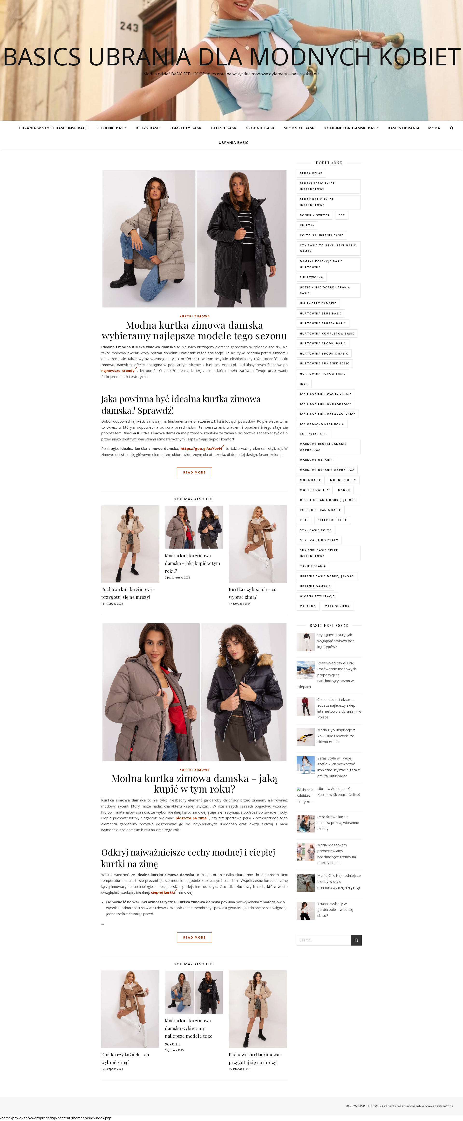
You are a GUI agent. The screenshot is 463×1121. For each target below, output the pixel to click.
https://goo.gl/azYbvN (201, 448)
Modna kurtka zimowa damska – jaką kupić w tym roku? (192, 563)
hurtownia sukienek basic (324, 363)
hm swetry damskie (318, 303)
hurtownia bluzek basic (323, 323)
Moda (434, 127)
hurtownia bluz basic (321, 313)
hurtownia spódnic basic (324, 353)
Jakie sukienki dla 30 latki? (326, 393)
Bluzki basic (224, 127)
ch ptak (307, 225)
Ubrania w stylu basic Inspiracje (54, 127)
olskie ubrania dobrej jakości (328, 500)
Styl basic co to (316, 530)
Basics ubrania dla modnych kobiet (231, 56)
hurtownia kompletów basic (327, 333)
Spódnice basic (300, 127)
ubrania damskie (315, 586)
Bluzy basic (148, 127)
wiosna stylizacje (317, 596)
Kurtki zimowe (194, 316)
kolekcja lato (313, 434)
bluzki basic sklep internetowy (317, 186)
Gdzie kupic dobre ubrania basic (325, 290)
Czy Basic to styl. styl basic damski (328, 248)
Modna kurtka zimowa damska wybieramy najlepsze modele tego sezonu (194, 330)
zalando (308, 606)
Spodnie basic (260, 127)
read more (194, 472)
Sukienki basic (112, 127)
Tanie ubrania (313, 566)
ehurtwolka (311, 277)
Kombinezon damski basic (351, 127)
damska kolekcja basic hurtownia (321, 264)
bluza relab (311, 173)
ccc (342, 215)
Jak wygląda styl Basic (322, 423)
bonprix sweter (315, 215)
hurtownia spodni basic (323, 343)
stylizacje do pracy (319, 540)
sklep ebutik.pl (332, 520)
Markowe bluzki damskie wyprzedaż (323, 447)
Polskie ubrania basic (320, 510)
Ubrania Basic (233, 142)
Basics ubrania (404, 127)
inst (304, 383)
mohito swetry (314, 490)
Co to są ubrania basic (322, 235)
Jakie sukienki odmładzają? (326, 403)
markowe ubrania (316, 459)
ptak (304, 520)
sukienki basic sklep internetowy (319, 553)
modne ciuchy (343, 480)
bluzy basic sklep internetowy (317, 202)
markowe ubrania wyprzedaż (327, 470)
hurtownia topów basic (323, 373)
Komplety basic (186, 127)
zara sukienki (338, 606)
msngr (344, 490)
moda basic (310, 480)
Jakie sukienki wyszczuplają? (327, 413)
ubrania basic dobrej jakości (327, 576)
